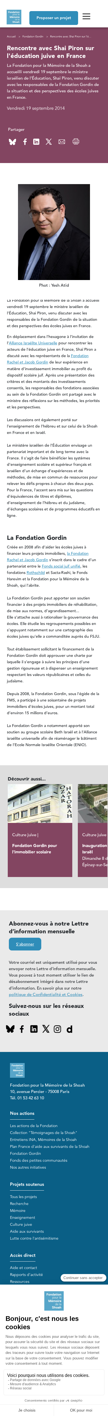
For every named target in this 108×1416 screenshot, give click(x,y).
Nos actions (22, 1113)
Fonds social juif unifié (61, 566)
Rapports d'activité (26, 1275)
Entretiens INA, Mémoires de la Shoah (43, 1140)
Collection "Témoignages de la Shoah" (43, 1133)
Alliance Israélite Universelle (33, 343)
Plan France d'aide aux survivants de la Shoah (49, 1147)
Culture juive (21, 1224)
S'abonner (25, 944)
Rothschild (36, 573)
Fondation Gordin (32, 37)
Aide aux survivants (27, 1231)
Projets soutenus (27, 1184)
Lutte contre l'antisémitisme (34, 1238)
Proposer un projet (54, 18)
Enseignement (22, 1218)
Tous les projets (23, 1197)
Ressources (19, 1282)
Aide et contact (23, 1268)
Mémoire (17, 1211)
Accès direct (22, 1255)
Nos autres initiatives (28, 1167)
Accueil (11, 37)
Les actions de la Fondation (34, 1126)
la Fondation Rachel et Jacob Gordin (48, 557)
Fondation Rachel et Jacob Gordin (48, 359)
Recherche (19, 1204)
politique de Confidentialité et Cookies (46, 995)
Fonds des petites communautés (38, 1160)
